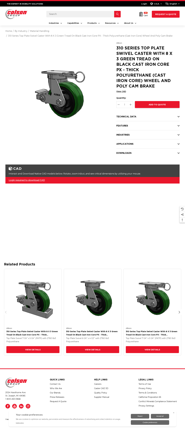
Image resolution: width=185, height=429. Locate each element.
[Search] (117, 14)
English (173, 4)
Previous (6, 312)
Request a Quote (165, 14)
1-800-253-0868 (13, 399)
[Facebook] (7, 406)
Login (144, 4)
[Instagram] (28, 406)
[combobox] (172, 4)
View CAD (121, 91)
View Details (33, 349)
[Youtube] (14, 406)
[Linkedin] (21, 406)
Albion (119, 43)
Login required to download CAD (27, 180)
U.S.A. (156, 4)
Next (179, 312)
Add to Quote (157, 104)
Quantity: (121, 98)
